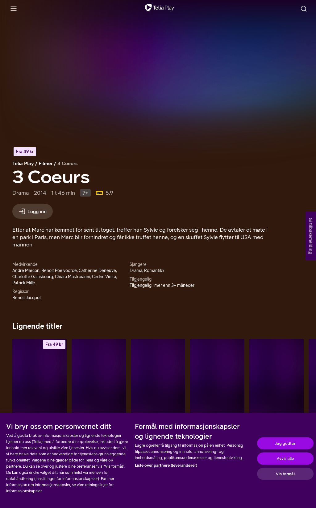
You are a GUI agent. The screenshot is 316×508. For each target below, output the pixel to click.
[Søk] (303, 8)
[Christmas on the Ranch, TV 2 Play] (276, 379)
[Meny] (13, 8)
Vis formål (285, 473)
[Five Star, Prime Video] (99, 379)
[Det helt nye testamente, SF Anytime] (39, 379)
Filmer (46, 163)
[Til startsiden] (159, 9)
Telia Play (23, 163)
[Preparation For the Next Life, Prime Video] (217, 379)
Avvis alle (285, 458)
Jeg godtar (285, 443)
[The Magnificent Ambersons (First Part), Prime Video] (158, 379)
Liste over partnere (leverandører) (166, 465)
